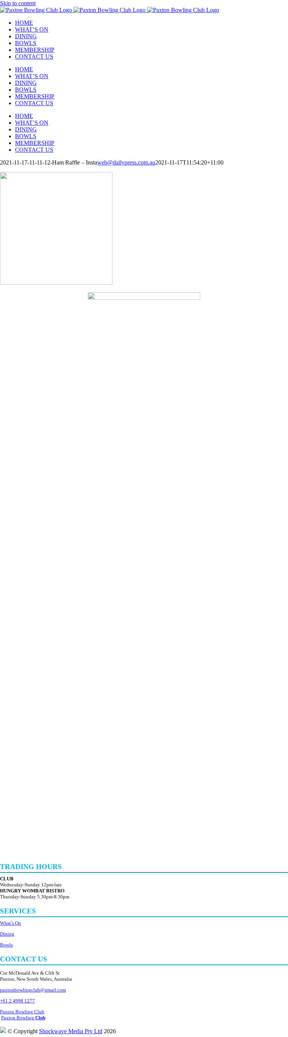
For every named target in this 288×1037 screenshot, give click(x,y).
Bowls (6, 945)
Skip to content (18, 3)
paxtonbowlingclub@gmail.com (33, 990)
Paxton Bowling (23, 1017)
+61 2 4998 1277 (17, 1001)
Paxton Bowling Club (22, 1011)
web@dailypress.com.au (126, 162)
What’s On (10, 923)
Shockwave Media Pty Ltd (70, 1031)
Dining (7, 934)
